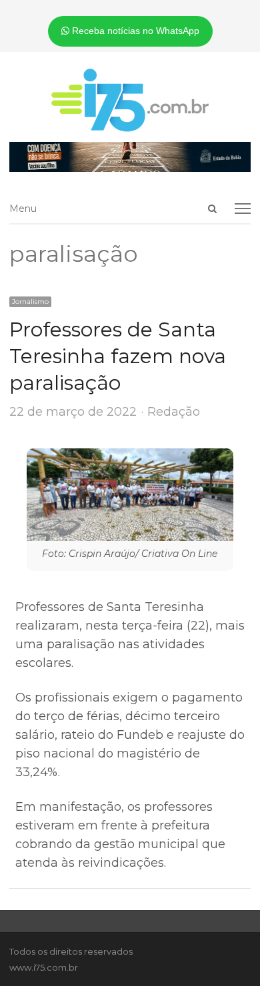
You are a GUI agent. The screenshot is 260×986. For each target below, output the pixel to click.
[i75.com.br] (130, 100)
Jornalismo (30, 301)
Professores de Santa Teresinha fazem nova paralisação (117, 356)
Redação (173, 411)
